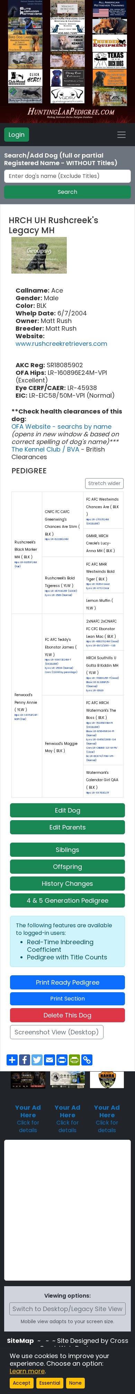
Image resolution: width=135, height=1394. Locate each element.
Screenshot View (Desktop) (57, 1032)
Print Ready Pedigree (67, 982)
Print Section (67, 999)
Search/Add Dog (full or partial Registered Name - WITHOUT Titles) (61, 159)
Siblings (67, 849)
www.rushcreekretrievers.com (61, 343)
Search (67, 192)
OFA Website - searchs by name (61, 426)
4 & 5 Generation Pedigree (67, 900)
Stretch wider (104, 483)
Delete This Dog (67, 1015)
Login (17, 134)
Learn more (27, 1371)
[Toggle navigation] (121, 134)
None (75, 1382)
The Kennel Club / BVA (46, 449)
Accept (21, 1382)
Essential (49, 1382)
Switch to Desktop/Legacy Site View (67, 1309)
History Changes (67, 883)
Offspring (67, 866)
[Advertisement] (67, 1210)
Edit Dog (67, 810)
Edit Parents (68, 827)
